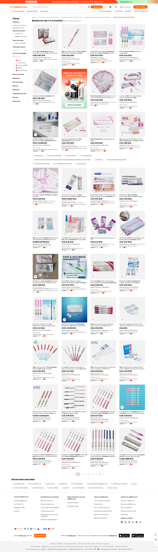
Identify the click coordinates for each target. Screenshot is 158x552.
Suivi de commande (126, 507)
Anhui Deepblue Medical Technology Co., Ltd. (45, 149)
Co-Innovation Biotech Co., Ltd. (70, 63)
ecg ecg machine (81, 163)
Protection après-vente (47, 511)
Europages (105, 543)
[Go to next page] (103, 474)
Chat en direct (98, 504)
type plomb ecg (39, 155)
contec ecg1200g (53, 487)
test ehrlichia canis (19, 483)
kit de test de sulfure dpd (54, 155)
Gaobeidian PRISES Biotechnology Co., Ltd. (103, 202)
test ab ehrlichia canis (35, 483)
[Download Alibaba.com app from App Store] (124, 535)
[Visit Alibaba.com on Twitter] (129, 522)
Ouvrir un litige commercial (101, 507)
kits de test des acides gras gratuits (117, 159)
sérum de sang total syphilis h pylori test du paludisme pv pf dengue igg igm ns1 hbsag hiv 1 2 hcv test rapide (63, 159)
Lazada (79, 543)
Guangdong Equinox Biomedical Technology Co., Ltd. (45, 59)
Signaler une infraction (100, 518)
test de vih (66, 487)
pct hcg (135, 483)
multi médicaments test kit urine (63, 163)
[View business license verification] (95, 549)
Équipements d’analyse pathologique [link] (123, 17)
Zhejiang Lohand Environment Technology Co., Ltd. (74, 204)
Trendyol (98, 543)
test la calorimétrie (78, 483)
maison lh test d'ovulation (21, 487)
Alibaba (34, 17)
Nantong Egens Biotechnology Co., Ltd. (44, 102)
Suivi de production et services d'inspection (49, 515)
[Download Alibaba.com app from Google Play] (138, 535)
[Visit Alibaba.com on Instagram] (133, 522)
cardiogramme (63, 483)
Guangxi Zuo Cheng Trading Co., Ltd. (43, 202)
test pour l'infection (71, 155)
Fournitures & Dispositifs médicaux (49, 17)
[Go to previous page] (74, 474)
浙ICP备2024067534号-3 (125, 549)
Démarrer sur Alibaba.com (128, 504)
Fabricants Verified (72, 502)
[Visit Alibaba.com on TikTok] (140, 522)
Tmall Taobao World (70, 543)
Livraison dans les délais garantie (50, 507)
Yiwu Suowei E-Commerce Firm (99, 103)
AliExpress (53, 543)
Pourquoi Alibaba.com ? (20, 500)
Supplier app (72, 535)
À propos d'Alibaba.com (21, 497)
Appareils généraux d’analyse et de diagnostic (98, 17)
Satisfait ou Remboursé (47, 504)
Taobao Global (87, 543)
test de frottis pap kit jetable (42, 163)
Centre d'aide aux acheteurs (102, 500)
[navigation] (21, 246)
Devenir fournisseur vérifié (128, 511)
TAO (93, 543)
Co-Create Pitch (18, 504)
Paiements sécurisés (47, 500)
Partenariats (124, 514)
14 (99, 474)
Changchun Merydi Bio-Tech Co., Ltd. (101, 60)
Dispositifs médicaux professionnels (71, 17)
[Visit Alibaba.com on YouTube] (137, 522)
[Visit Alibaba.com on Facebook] (122, 522)
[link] (155, 534)
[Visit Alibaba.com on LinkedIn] (126, 522)
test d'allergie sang (87, 155)
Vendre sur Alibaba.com (127, 500)
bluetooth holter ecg (38, 487)
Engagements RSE (19, 507)
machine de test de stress (96, 487)
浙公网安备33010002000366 (108, 549)
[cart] (116, 7)
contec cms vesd (112, 487)
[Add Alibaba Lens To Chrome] (40, 535)
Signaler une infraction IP (101, 514)
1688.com (60, 543)
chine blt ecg (99, 159)
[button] (89, 7)
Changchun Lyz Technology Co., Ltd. (129, 147)
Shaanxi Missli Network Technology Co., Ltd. (74, 148)
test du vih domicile (79, 487)
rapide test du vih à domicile (120, 483)
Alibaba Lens (22, 535)
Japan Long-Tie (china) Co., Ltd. (128, 106)
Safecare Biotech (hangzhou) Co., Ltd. (130, 59)
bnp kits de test (50, 483)
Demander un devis (73, 506)
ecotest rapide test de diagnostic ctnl (97, 483)
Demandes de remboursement (103, 511)
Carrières (16, 511)
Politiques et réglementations (49, 519)
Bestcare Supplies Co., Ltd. (98, 149)
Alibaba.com (113, 535)
